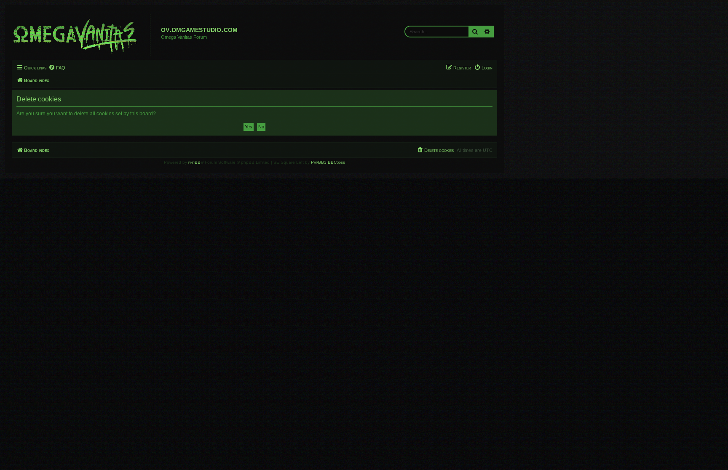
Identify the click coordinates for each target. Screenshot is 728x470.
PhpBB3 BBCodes (328, 162)
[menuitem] (56, 68)
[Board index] (82, 35)
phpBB (194, 162)
